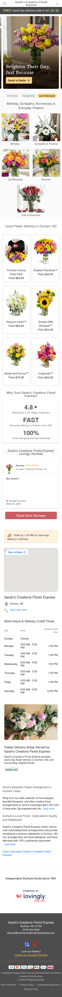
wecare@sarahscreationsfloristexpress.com (31, 933)
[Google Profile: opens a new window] (27, 944)
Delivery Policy (31, 989)
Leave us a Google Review (31, 955)
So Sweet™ (21, 469)
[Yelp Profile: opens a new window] (34, 944)
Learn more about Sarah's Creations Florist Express (27, 853)
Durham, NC (12, 769)
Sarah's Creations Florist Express (31, 3)
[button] (55, 989)
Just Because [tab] (47, 95)
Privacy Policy (26, 985)
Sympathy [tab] (28, 95)
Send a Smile (17, 80)
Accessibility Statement (48, 985)
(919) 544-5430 (18, 609)
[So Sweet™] (10, 469)
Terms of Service (8, 985)
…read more (48, 808)
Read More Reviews (31, 515)
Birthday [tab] (12, 95)
